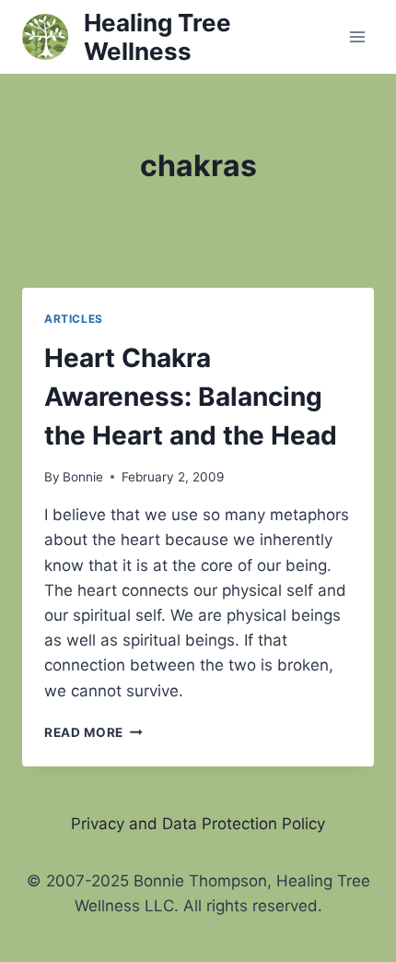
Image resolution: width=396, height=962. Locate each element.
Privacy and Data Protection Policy (198, 823)
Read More (93, 732)
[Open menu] (357, 36)
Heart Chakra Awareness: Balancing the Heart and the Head (190, 396)
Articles (73, 319)
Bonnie (83, 476)
